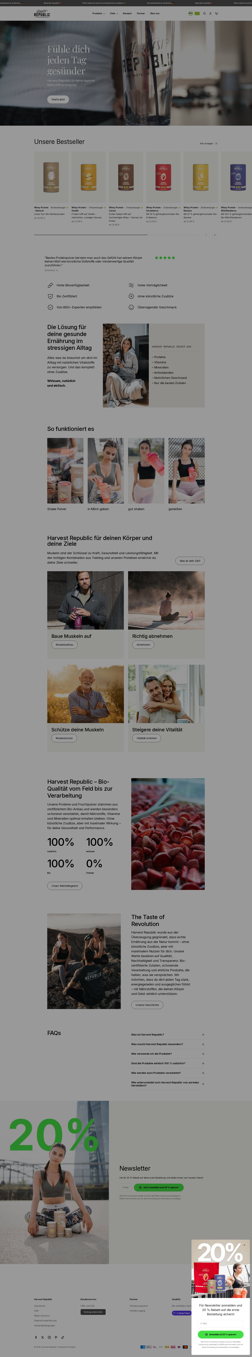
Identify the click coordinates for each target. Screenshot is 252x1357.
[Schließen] (244, 1245)
